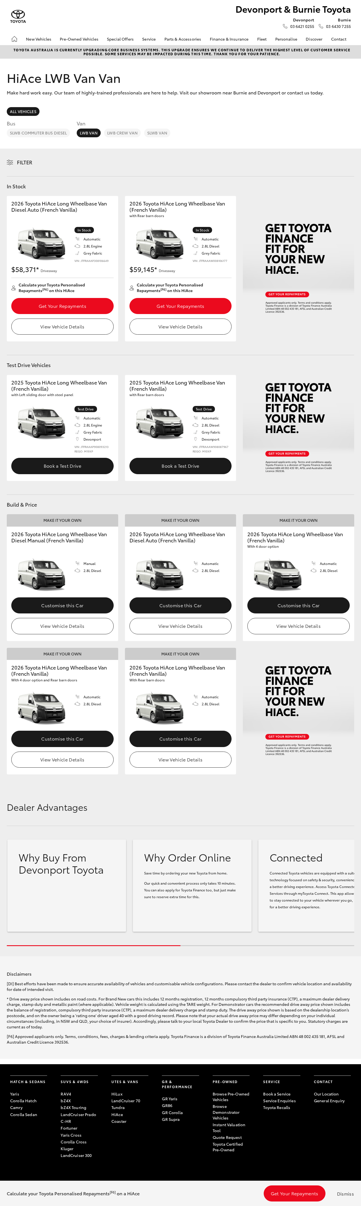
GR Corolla (172, 1112)
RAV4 (66, 1094)
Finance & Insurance (229, 39)
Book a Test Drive (62, 465)
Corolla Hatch (23, 1100)
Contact (338, 39)
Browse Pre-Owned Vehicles (231, 1096)
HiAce (117, 1114)
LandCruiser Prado (78, 1114)
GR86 (167, 1105)
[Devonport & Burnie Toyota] (18, 16)
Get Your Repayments (62, 305)
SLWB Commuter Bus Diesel (38, 133)
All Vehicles (23, 111)
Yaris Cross (71, 1135)
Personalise (286, 39)
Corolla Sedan (23, 1114)
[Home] (14, 39)
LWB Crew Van (122, 133)
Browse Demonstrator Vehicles (226, 1112)
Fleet (262, 39)
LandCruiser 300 (76, 1155)
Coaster (118, 1121)
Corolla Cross (74, 1142)
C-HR (66, 1121)
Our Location (326, 1094)
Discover (314, 39)
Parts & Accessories (182, 39)
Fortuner (69, 1128)
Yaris (14, 1094)
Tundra (118, 1107)
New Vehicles (38, 39)
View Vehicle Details (62, 326)
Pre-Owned (225, 1081)
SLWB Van (157, 133)
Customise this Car (62, 605)
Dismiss (345, 1193)
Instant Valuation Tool (229, 1127)
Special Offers (120, 39)
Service (149, 39)
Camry (16, 1107)
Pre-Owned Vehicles (79, 39)
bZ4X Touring (73, 1107)
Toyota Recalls (276, 1107)
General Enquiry (329, 1100)
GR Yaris (169, 1098)
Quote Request (227, 1137)
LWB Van (89, 133)
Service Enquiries (279, 1100)
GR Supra (171, 1119)
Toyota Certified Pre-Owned (228, 1146)
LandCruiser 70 (125, 1100)
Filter (24, 162)
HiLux (116, 1094)
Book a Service (276, 1094)
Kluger (67, 1148)
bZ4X (66, 1100)
